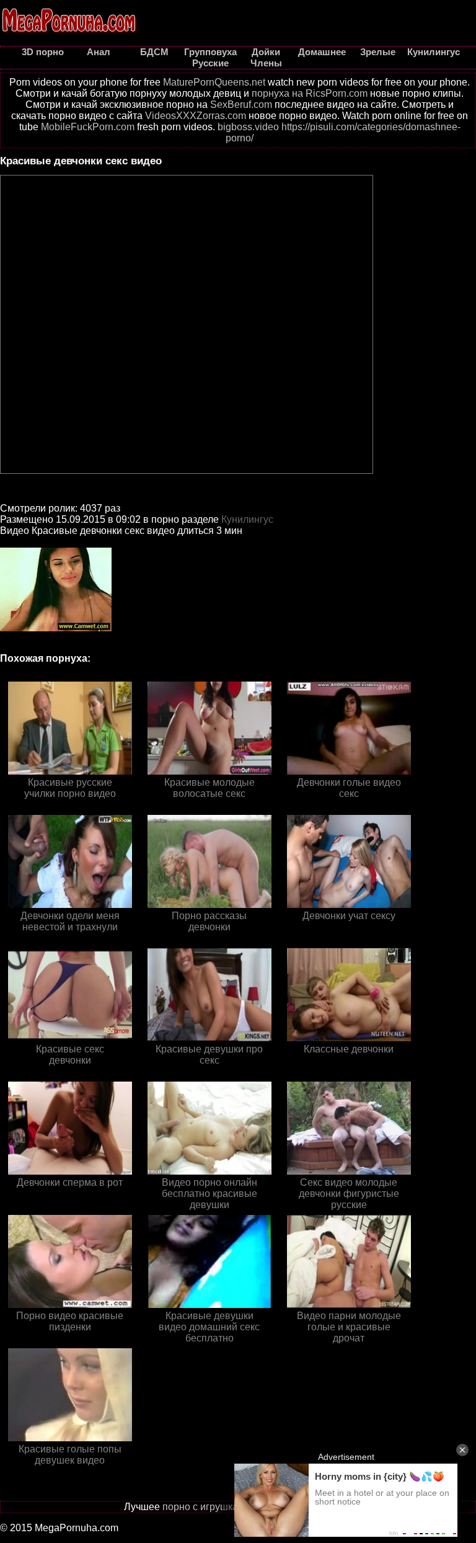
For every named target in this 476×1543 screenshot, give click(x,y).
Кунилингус (247, 519)
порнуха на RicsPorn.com (310, 93)
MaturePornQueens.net (214, 82)
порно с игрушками (206, 1506)
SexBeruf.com (241, 104)
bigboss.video (248, 127)
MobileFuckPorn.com (87, 127)
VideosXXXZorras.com (195, 115)
